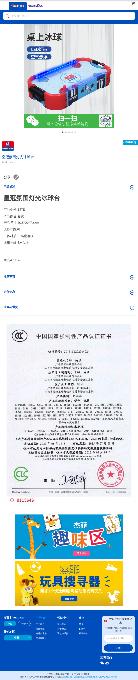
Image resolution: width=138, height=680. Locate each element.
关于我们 (40, 624)
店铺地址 (40, 629)
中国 (16, 637)
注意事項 (9, 276)
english (24, 623)
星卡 (81, 624)
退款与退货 (11, 307)
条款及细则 (66, 677)
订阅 (118, 648)
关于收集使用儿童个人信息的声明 (101, 677)
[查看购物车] (133, 3)
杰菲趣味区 (41, 638)
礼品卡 (82, 629)
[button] (62, 132)
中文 (10, 623)
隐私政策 (78, 677)
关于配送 (61, 629)
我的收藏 (83, 633)
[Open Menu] (5, 5)
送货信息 (9, 291)
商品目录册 (41, 633)
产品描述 (9, 186)
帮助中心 (61, 624)
